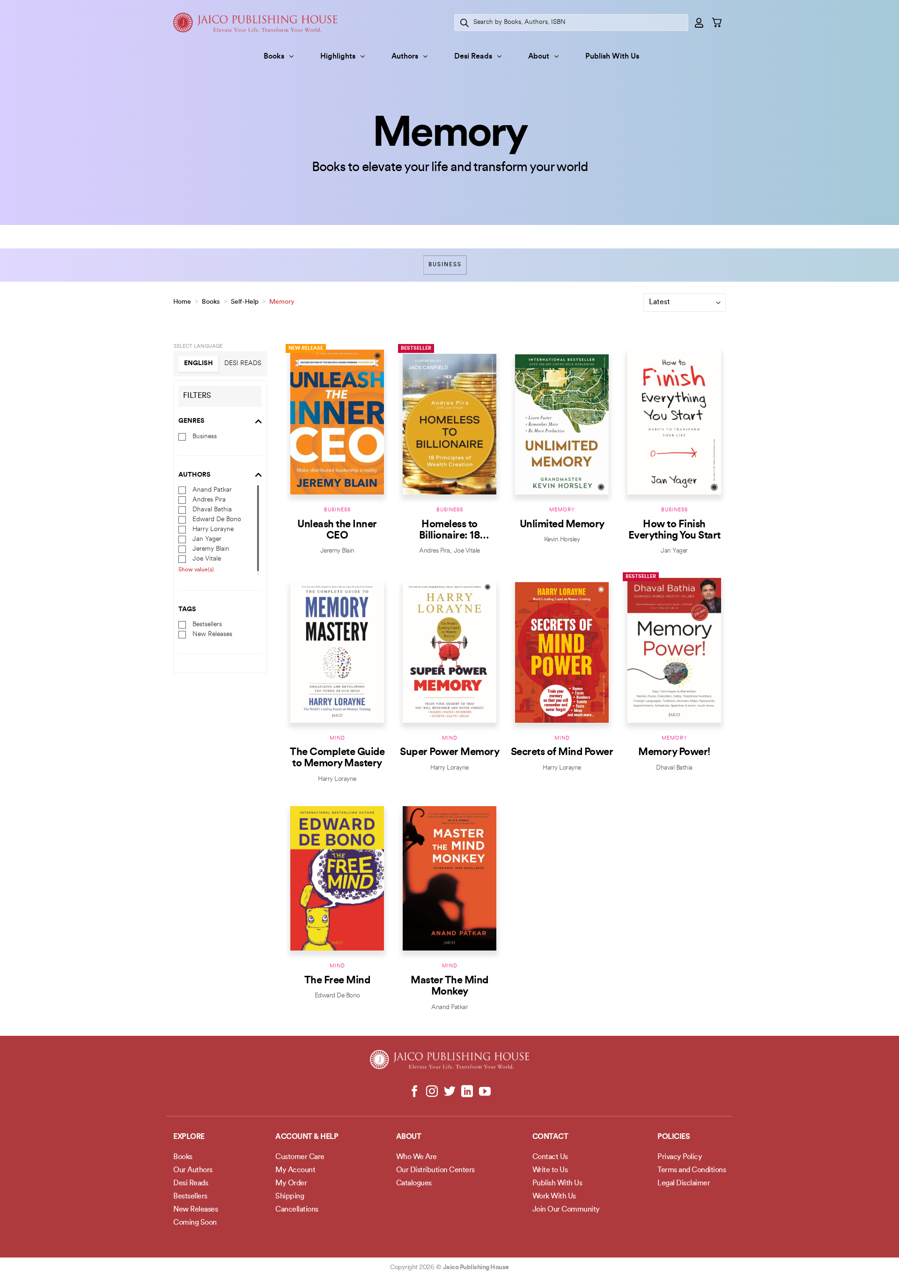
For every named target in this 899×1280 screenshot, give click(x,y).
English (198, 363)
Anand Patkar (212, 490)
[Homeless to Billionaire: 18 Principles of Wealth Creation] (449, 421)
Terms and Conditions (691, 1170)
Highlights (337, 56)
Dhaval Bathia (212, 509)
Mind (337, 738)
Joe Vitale (206, 558)
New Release (305, 348)
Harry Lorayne (213, 529)
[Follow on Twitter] (450, 1092)
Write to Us (550, 1170)
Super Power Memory (449, 752)
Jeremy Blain (210, 549)
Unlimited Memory (562, 524)
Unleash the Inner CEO (337, 530)
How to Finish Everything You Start (674, 530)
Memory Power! (674, 752)
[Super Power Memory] (449, 650)
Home (182, 302)
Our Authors (193, 1170)
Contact (550, 1137)
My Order (291, 1183)
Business (445, 265)
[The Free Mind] (337, 878)
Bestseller (416, 348)
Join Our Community (566, 1209)
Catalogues (414, 1183)
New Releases (212, 634)
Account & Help (306, 1137)
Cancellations (296, 1209)
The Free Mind (337, 980)
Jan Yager (206, 539)
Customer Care (299, 1157)
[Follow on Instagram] (432, 1092)
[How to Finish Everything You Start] (674, 421)
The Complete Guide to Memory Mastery (337, 758)
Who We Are (416, 1157)
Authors (404, 56)
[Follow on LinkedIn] (467, 1092)
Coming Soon (195, 1223)
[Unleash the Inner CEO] (337, 421)
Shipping (289, 1196)
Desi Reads (473, 56)
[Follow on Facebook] (414, 1092)
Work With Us (554, 1196)
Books (274, 56)
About (538, 56)
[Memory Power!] (674, 650)
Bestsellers (207, 624)
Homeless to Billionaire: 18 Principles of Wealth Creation (449, 530)
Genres (191, 421)
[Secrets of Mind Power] (562, 650)
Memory (562, 510)
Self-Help (244, 302)
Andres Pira (209, 499)
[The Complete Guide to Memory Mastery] (337, 650)
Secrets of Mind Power (562, 752)
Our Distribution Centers (435, 1170)
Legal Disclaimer (683, 1183)
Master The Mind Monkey (449, 986)
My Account (295, 1170)
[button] (699, 22)
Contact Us (550, 1157)
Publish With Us (612, 56)
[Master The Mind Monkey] (449, 878)
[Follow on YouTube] (484, 1092)
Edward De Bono (216, 519)
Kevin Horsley (562, 539)
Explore (189, 1137)
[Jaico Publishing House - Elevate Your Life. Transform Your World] (255, 22)
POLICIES (673, 1137)
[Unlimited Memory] (562, 421)
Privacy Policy (679, 1157)
